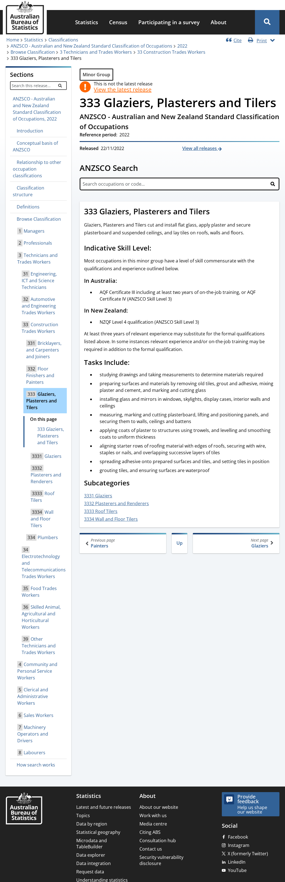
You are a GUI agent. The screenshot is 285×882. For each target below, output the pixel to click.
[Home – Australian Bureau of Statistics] (24, 809)
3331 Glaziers (98, 496)
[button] (267, 22)
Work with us (153, 815)
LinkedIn (236, 862)
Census (118, 22)
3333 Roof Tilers (100, 511)
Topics (83, 815)
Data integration (93, 863)
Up (179, 543)
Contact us (150, 849)
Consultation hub (157, 840)
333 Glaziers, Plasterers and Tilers (50, 436)
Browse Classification (33, 52)
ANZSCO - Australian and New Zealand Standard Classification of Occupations (91, 46)
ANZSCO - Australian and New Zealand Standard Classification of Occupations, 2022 (37, 109)
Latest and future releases (103, 807)
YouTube (237, 870)
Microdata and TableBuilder (91, 843)
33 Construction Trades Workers (171, 52)
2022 (182, 46)
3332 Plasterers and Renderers (116, 503)
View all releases (200, 148)
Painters (103, 543)
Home (12, 40)
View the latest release (122, 89)
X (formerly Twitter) (248, 854)
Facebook (238, 837)
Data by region (91, 824)
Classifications (63, 40)
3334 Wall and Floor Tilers (111, 519)
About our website (158, 807)
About (219, 22)
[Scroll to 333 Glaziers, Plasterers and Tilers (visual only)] (216, 212)
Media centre (153, 824)
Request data (90, 872)
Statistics (86, 22)
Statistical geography (98, 832)
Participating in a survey (169, 22)
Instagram (238, 845)
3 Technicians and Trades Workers (96, 52)
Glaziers (259, 543)
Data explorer (90, 855)
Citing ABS (150, 832)
